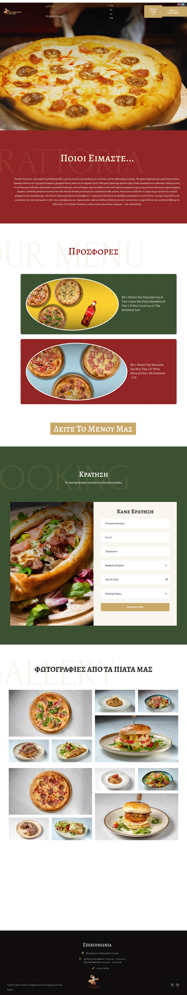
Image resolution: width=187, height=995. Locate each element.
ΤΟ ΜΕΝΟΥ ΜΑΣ (54, 16)
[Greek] (183, 4)
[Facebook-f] (172, 985)
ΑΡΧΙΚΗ (50, 6)
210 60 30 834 (103, 968)
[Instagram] (177, 985)
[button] (153, 11)
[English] (179, 4)
